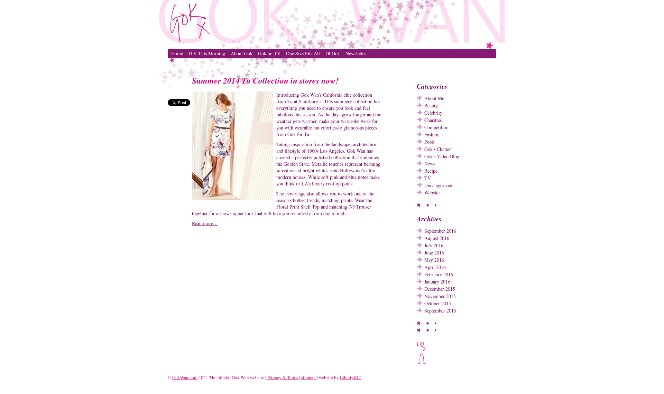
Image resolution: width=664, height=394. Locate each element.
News (429, 163)
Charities (433, 120)
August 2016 (436, 238)
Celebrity (433, 112)
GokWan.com (184, 377)
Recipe (430, 170)
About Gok (241, 53)
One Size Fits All (303, 53)
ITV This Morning (206, 53)
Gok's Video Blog (441, 156)
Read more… (205, 223)
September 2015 (440, 310)
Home (177, 53)
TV (427, 178)
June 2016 (434, 252)
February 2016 (438, 274)
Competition (436, 127)
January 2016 (437, 281)
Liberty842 (350, 377)
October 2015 (437, 303)
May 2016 (434, 260)
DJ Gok (332, 53)
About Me (434, 98)
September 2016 (440, 231)
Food (429, 141)
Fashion (432, 134)
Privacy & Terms (282, 377)
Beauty (431, 105)
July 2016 (433, 245)
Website (432, 192)
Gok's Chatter (437, 149)
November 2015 (440, 296)
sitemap (308, 377)
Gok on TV (269, 53)
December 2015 (439, 289)
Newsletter (355, 53)
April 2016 (435, 267)
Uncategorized (438, 185)
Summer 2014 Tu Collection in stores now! (265, 80)
